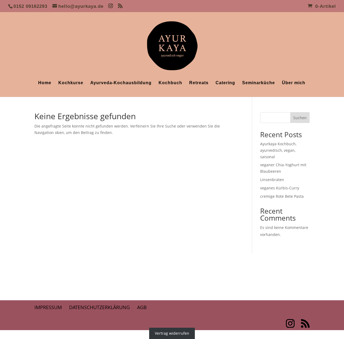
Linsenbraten (272, 179)
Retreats (199, 83)
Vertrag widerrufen (172, 333)
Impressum (48, 307)
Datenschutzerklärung (99, 307)
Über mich (293, 83)
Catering (225, 83)
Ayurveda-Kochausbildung (121, 83)
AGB (142, 307)
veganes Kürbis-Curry (279, 187)
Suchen (300, 117)
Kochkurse (70, 83)
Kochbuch (170, 83)
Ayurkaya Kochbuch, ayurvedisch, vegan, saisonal (278, 150)
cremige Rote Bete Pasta (282, 196)
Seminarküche (258, 83)
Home (44, 83)
